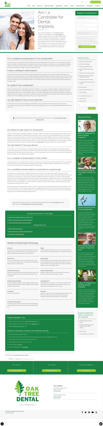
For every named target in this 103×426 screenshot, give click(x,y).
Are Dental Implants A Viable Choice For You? (86, 248)
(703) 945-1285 (57, 391)
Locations (85, 2)
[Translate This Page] (100, 423)
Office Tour (39, 5)
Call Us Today (96, 2)
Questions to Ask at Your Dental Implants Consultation (86, 76)
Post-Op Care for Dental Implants (86, 73)
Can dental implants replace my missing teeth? (20, 223)
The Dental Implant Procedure (86, 79)
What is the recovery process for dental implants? (20, 231)
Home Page (34, 324)
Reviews (66, 5)
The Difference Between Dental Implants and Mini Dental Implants (86, 326)
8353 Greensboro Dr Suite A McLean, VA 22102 (32, 204)
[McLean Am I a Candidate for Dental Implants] (17, 49)
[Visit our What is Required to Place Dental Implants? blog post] (87, 131)
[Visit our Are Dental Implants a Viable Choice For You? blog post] (87, 244)
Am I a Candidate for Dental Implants (20, 355)
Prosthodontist (82, 101)
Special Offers (59, 5)
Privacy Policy (7, 412)
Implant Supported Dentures (85, 66)
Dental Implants (83, 87)
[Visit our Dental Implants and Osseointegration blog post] (87, 205)
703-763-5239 (40, 142)
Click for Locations (16, 370)
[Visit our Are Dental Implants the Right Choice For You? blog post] (87, 168)
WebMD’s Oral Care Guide (18, 326)
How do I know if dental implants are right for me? (21, 217)
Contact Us (97, 5)
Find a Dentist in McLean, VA (85, 96)
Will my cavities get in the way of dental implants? (21, 220)
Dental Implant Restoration (85, 61)
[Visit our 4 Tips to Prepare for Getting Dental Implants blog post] (87, 281)
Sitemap (12, 412)
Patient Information (49, 5)
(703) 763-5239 (58, 34)
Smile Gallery (90, 5)
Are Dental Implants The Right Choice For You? (87, 172)
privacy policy (80, 44)
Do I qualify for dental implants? (16, 234)
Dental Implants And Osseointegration (86, 208)
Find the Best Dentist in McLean (86, 334)
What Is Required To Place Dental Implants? (86, 135)
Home (28, 5)
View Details (19, 344)
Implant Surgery (83, 92)
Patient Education (80, 5)
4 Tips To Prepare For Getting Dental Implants (86, 285)
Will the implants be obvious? (16, 229)
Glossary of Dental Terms (30, 321)
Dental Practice (82, 331)
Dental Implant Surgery (84, 64)
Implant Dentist (82, 98)
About (33, 5)
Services (72, 5)
